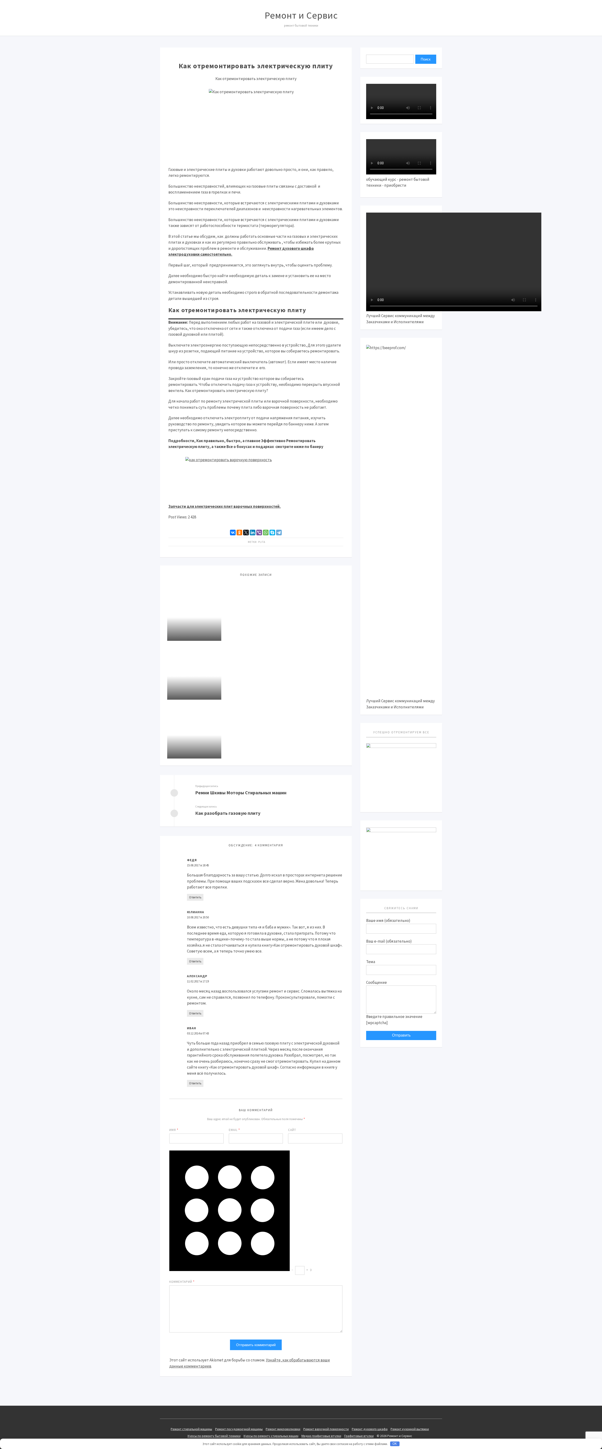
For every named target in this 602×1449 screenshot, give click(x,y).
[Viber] (259, 532)
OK (394, 1443)
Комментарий (181, 1282)
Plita (261, 542)
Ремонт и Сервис (301, 15)
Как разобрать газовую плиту (227, 813)
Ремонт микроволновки (283, 1429)
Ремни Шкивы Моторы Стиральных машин (240, 792)
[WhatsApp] (266, 532)
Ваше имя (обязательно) (388, 920)
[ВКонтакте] (233, 532)
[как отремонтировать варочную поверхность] (255, 476)
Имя (173, 1130)
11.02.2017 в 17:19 (198, 981)
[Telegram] (279, 532)
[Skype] (272, 532)
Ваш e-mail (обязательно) (389, 941)
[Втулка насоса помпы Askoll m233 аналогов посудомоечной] (194, 611)
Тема (370, 961)
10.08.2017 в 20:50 (198, 917)
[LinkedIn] (252, 532)
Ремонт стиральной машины (191, 1429)
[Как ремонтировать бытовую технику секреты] (401, 830)
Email (234, 1130)
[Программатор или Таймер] (194, 670)
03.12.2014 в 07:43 (198, 1033)
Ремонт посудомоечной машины (239, 1429)
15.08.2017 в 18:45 (198, 865)
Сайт (292, 1130)
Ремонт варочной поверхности (326, 1429)
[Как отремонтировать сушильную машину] (194, 729)
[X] (246, 532)
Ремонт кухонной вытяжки (410, 1429)
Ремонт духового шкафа (370, 1429)
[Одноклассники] (239, 532)
